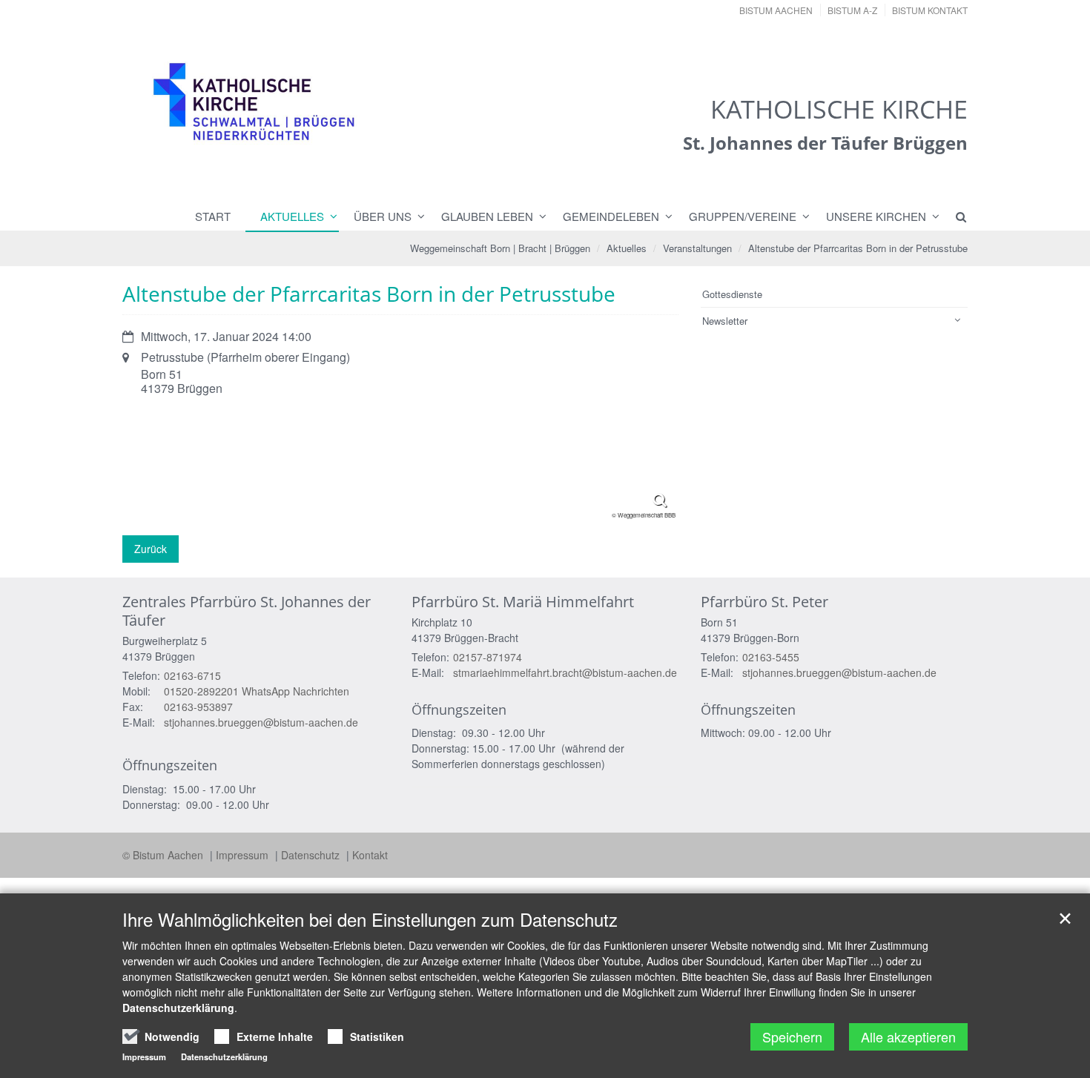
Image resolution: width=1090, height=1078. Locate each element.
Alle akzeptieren (908, 1036)
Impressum (243, 854)
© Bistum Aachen (164, 854)
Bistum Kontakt (930, 10)
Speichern (792, 1036)
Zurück (150, 548)
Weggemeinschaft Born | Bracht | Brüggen (500, 248)
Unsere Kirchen (876, 216)
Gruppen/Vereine (742, 216)
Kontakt (370, 854)
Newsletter (724, 321)
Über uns (383, 216)
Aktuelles (292, 216)
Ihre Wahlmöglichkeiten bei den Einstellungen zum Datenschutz (370, 919)
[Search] (954, 216)
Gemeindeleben (611, 216)
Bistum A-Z (852, 10)
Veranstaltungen (697, 248)
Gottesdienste (732, 294)
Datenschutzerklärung (178, 1007)
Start (213, 216)
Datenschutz (312, 854)
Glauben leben (487, 216)
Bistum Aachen (776, 10)
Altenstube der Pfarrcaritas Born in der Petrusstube (858, 248)
